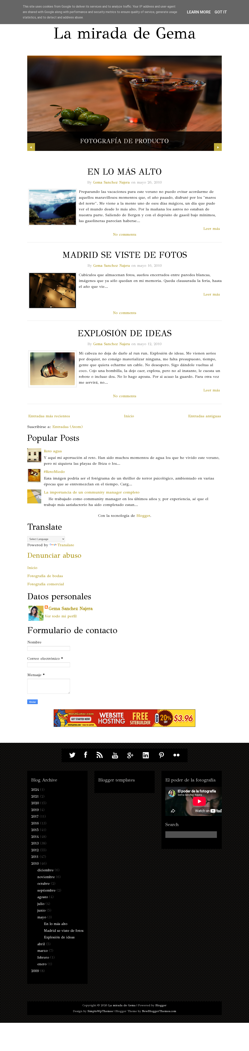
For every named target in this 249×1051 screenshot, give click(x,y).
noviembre (46, 877)
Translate (65, 545)
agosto (42, 897)
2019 (35, 810)
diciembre (45, 870)
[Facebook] (84, 755)
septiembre (46, 890)
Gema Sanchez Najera (111, 182)
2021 (35, 796)
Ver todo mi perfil (61, 616)
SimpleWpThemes (100, 1011)
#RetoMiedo (54, 471)
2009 (35, 971)
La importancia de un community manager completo (91, 492)
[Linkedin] (146, 755)
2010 (35, 863)
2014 (35, 837)
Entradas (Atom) (67, 426)
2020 (35, 803)
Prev (31, 147)
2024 (35, 790)
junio (41, 910)
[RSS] (100, 755)
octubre (43, 883)
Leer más (211, 228)
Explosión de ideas (125, 333)
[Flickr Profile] (177, 755)
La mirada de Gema (124, 33)
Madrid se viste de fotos (124, 255)
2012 (35, 850)
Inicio (129, 416)
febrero (43, 957)
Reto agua (53, 451)
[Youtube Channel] (115, 755)
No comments (124, 234)
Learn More (199, 12)
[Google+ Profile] (130, 755)
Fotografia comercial (45, 584)
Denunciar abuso (54, 555)
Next (218, 147)
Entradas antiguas (204, 416)
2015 (35, 830)
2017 (35, 816)
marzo (42, 951)
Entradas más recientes (49, 416)
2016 (35, 823)
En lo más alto (124, 171)
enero (41, 964)
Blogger (143, 515)
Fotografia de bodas (45, 575)
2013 (35, 843)
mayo (41, 917)
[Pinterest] (161, 755)
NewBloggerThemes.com (159, 1011)
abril (41, 944)
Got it (221, 12)
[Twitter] (72, 755)
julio (40, 904)
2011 (35, 857)
